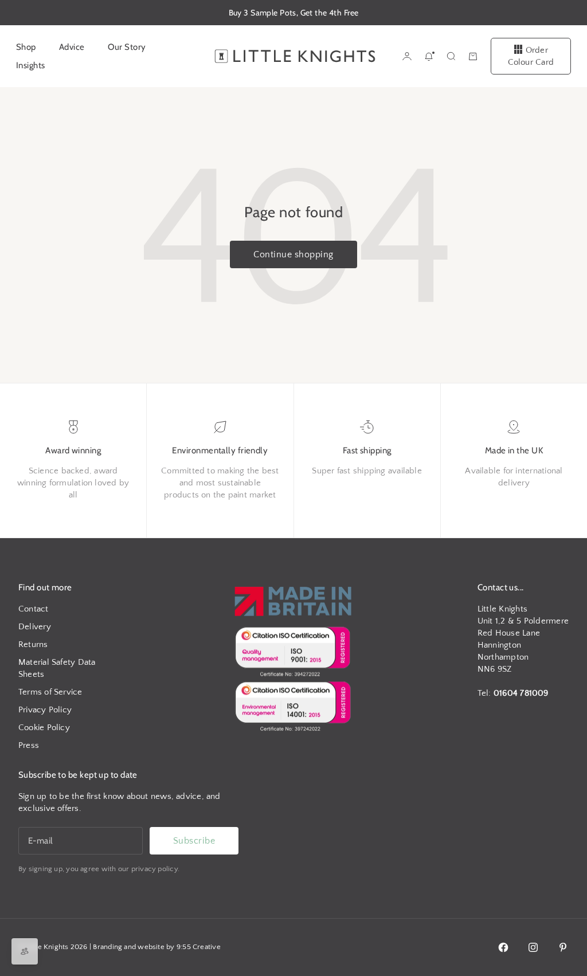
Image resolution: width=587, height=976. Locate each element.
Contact (33, 609)
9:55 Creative (199, 947)
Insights (30, 65)
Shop (26, 47)
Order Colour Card (531, 56)
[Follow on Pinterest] (563, 947)
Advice (72, 47)
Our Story (127, 47)
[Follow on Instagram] (533, 947)
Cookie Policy (44, 727)
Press (28, 745)
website (151, 947)
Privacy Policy (45, 710)
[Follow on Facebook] (503, 947)
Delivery (34, 627)
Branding (107, 947)
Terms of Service (50, 692)
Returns (33, 644)
